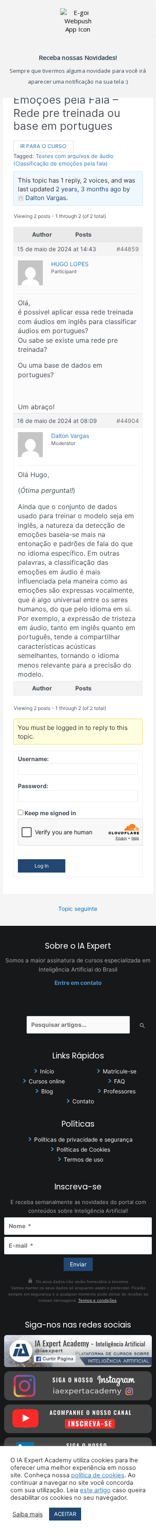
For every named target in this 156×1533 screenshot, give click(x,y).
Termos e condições (97, 1300)
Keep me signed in (50, 812)
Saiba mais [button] (27, 1514)
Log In (42, 866)
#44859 (127, 248)
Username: (33, 758)
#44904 (127, 420)
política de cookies (97, 1475)
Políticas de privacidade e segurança (83, 1139)
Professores (120, 1091)
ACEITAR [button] (65, 1514)
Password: (33, 785)
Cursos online (47, 1081)
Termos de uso (83, 1159)
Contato (83, 1101)
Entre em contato (78, 982)
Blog (47, 1091)
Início (47, 1071)
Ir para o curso (43, 146)
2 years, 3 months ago (88, 189)
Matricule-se (119, 1071)
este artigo (95, 1490)
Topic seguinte (77, 908)
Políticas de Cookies (83, 1149)
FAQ (119, 1081)
